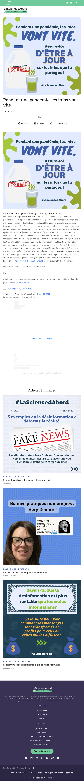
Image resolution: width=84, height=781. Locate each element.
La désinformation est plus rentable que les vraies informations (32, 664)
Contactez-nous (42, 751)
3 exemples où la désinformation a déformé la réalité (27, 480)
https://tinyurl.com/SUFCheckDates (31, 260)
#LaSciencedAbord (21, 282)
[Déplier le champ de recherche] (77, 3)
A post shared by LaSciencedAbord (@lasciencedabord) (42, 373)
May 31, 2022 (44, 294)
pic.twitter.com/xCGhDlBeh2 (19, 288)
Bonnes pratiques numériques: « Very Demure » (25, 572)
